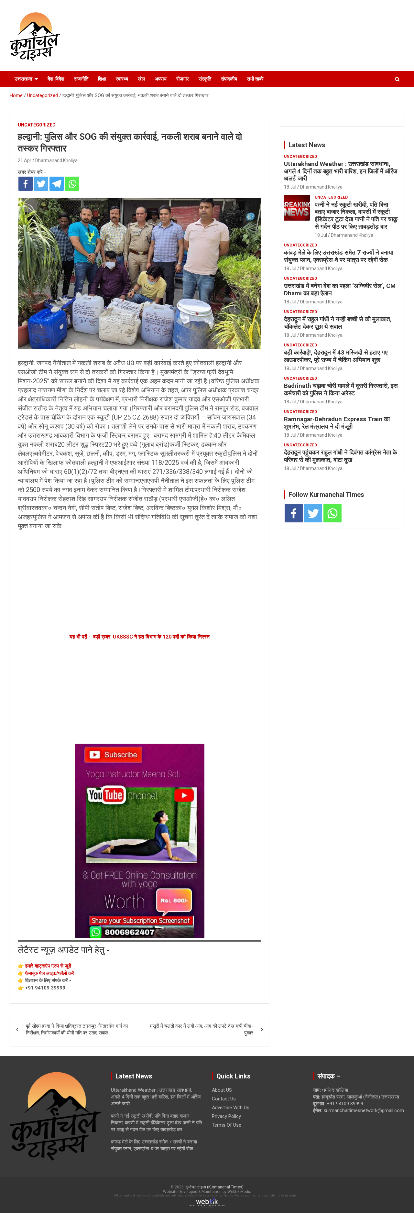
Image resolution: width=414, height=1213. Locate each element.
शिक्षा (102, 79)
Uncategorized (37, 124)
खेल (141, 79)
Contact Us (224, 1099)
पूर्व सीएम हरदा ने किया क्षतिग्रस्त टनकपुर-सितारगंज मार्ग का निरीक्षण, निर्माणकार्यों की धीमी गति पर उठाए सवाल (77, 1029)
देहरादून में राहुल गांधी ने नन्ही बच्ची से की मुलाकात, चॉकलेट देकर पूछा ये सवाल (338, 322)
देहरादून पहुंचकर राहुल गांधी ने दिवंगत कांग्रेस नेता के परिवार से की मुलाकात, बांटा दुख (340, 456)
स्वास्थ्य (122, 79)
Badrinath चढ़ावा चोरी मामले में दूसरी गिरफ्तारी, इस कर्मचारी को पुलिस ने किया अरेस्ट (341, 389)
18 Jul (290, 187)
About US (222, 1090)
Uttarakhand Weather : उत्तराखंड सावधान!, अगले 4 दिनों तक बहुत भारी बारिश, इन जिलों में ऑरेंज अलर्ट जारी (340, 171)
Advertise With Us (230, 1107)
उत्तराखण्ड (23, 79)
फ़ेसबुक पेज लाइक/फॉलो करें (49, 973)
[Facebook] (25, 184)
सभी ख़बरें (255, 79)
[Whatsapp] (72, 184)
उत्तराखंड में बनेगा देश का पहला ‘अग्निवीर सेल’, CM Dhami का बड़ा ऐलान (340, 289)
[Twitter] (41, 184)
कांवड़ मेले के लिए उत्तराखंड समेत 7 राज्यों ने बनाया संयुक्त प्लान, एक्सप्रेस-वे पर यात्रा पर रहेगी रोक (338, 256)
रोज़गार (182, 79)
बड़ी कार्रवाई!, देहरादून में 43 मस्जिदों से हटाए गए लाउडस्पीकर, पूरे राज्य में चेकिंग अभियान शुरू (335, 356)
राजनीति (81, 79)
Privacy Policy (226, 1116)
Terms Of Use (226, 1125)
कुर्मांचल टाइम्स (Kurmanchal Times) (215, 1187)
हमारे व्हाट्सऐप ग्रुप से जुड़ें (48, 966)
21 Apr (24, 160)
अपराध (161, 79)
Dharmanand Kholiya (56, 160)
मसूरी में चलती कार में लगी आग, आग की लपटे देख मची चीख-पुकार (201, 1029)
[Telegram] (56, 184)
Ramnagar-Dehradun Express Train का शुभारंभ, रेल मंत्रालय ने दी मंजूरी (337, 422)
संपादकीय (229, 79)
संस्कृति (205, 79)
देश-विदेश (56, 79)
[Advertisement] (139, 580)
